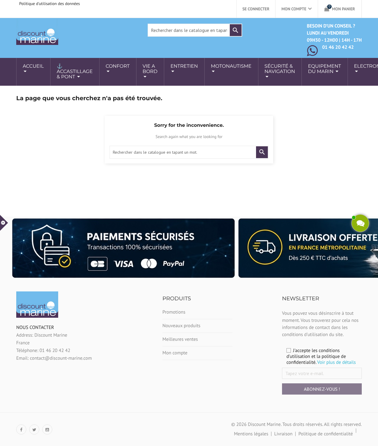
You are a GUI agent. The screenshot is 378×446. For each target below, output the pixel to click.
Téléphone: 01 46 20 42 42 (43, 350)
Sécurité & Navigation (280, 69)
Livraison (283, 434)
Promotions (173, 312)
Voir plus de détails (336, 362)
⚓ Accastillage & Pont (75, 72)
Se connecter (255, 9)
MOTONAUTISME (231, 66)
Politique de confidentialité (325, 434)
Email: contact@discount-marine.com (54, 358)
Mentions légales (251, 434)
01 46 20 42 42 (338, 47)
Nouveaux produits (181, 325)
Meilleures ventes (180, 339)
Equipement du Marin (324, 69)
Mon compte (175, 353)
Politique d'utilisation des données (49, 3)
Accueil (33, 66)
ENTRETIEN (184, 66)
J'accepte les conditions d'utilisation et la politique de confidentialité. (321, 356)
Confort (118, 66)
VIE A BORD (150, 69)
